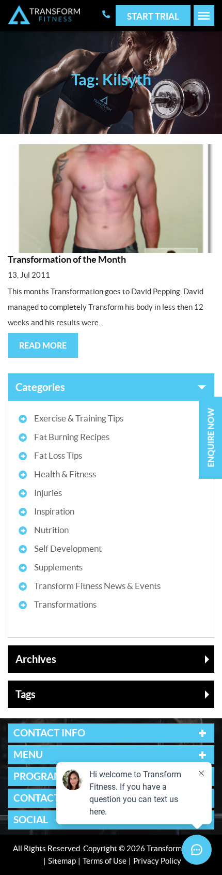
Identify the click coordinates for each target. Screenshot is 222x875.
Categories (40, 387)
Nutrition (51, 530)
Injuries (48, 492)
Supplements (58, 567)
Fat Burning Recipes (71, 437)
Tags (25, 694)
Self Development (68, 548)
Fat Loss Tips (58, 455)
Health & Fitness (65, 474)
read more (43, 345)
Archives (35, 659)
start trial (153, 16)
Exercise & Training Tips (78, 418)
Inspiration (54, 511)
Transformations (65, 604)
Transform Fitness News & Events (97, 586)
